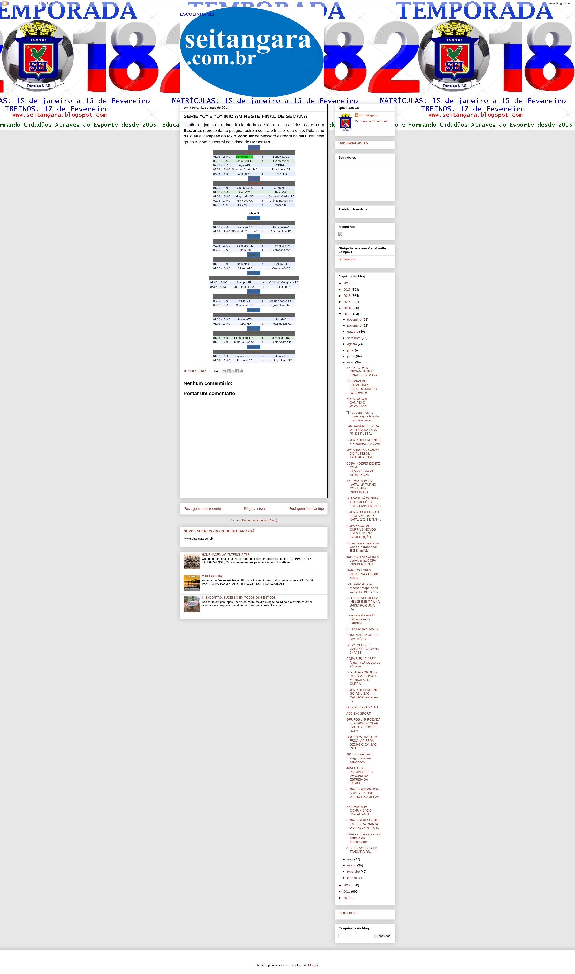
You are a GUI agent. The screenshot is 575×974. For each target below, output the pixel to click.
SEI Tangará (368, 115)
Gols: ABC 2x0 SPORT (362, 707)
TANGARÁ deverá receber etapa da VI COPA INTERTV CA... (363, 587)
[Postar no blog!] (228, 371)
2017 (347, 289)
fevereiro (354, 871)
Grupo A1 (254, 217)
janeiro (352, 877)
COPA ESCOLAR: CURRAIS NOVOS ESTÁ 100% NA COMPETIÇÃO (361, 531)
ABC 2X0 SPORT (358, 713)
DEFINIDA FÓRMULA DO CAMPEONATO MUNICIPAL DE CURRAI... (361, 678)
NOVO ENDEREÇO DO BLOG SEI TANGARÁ (219, 531)
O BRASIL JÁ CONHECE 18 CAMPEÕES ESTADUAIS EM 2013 (363, 502)
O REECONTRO (212, 576)
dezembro (355, 319)
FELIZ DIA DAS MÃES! (362, 629)
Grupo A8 (254, 346)
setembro (354, 338)
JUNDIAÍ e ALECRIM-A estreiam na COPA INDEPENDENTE (362, 560)
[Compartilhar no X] (232, 371)
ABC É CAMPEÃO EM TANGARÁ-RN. (362, 849)
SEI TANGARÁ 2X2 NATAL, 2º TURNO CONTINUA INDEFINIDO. (361, 486)
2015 (347, 301)
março (352, 865)
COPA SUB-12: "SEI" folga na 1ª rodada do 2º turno (363, 662)
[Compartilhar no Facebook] (237, 371)
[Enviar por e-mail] (224, 371)
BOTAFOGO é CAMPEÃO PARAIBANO (356, 402)
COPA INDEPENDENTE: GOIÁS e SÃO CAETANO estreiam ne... (363, 695)
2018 (347, 283)
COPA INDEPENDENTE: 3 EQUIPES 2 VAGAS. (363, 441)
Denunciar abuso (353, 143)
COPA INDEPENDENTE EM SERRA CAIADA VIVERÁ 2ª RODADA (363, 824)
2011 (347, 891)
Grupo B (254, 178)
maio (351, 362)
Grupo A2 (254, 236)
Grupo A (254, 147)
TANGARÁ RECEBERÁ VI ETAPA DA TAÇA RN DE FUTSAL (362, 430)
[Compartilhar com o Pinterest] (241, 371)
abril (350, 859)
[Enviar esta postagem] (216, 370)
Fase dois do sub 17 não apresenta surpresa (360, 619)
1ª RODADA (253, 152)
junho (351, 356)
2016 (347, 295)
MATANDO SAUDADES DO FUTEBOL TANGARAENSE (362, 453)
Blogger (313, 965)
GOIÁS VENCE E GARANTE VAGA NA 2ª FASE (362, 648)
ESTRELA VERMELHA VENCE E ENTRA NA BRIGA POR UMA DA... (362, 603)
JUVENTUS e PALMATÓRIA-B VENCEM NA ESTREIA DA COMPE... (359, 775)
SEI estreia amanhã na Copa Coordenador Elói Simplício (362, 547)
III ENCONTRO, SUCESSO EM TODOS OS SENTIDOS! (239, 597)
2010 (347, 897)
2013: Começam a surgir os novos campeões (359, 758)
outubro (353, 331)
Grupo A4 (254, 273)
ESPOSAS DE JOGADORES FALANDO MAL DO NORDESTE (361, 386)
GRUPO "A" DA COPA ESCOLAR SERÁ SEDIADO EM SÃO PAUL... (361, 742)
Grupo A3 (254, 254)
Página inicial (255, 509)
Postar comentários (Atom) (259, 520)
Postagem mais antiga (306, 509)
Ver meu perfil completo (372, 121)
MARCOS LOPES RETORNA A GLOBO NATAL (362, 574)
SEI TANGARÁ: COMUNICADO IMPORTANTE (359, 810)
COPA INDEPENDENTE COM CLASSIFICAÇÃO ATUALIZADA (363, 469)
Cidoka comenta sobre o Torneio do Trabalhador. (363, 837)
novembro (355, 325)
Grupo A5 (254, 291)
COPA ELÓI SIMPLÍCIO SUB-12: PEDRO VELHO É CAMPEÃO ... (363, 795)
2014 (347, 308)
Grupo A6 (254, 310)
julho (351, 350)
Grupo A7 (254, 328)
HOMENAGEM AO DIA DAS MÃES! (362, 637)
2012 (347, 885)
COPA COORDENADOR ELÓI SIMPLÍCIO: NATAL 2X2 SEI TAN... (363, 515)
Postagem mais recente (202, 509)
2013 (347, 314)
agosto (352, 344)
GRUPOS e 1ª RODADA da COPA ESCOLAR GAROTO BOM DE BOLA (363, 725)
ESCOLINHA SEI (197, 14)
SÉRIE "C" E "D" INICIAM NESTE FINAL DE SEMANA (362, 371)
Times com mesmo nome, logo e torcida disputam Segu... (362, 416)
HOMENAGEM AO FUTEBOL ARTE (225, 554)
